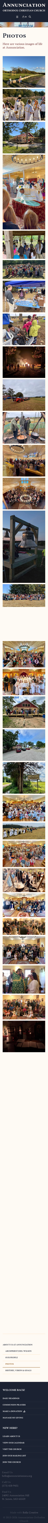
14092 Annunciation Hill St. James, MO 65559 (15, 1497)
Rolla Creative (30, 1513)
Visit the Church (12, 1449)
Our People (11, 1357)
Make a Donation (13, 1411)
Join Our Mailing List (14, 1456)
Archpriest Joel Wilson (18, 1351)
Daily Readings (11, 1398)
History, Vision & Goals (18, 1370)
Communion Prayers (14, 1405)
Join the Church (12, 1462)
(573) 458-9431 (10, 1486)
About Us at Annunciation (18, 1345)
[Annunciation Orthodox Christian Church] (24, 7)
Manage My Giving (13, 1418)
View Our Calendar (13, 1443)
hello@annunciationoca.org (17, 1476)
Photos (9, 1364)
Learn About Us (11, 1436)
